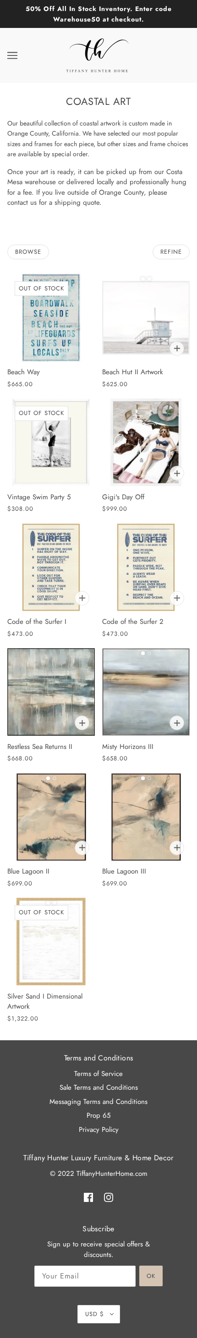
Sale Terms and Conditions (99, 1087)
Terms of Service (98, 1074)
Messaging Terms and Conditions (98, 1102)
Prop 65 (98, 1115)
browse (28, 251)
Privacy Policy (99, 1130)
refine (171, 251)
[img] (88, 1196)
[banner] (98, 54)
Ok (151, 1276)
